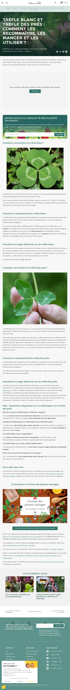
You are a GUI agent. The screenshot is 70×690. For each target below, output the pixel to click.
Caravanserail (45, 685)
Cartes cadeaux (31, 659)
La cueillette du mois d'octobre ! (57, 611)
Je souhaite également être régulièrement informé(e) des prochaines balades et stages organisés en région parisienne (50, 632)
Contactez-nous (10, 656)
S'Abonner (58, 625)
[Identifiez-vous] (55, 3)
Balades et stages (31, 654)
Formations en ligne (32, 651)
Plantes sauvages (18, 51)
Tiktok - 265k (55, 654)
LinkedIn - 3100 (56, 668)
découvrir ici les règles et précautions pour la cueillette (22, 536)
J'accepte (35, 91)
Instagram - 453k (56, 661)
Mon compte (9, 659)
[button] (4, 687)
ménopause (7, 390)
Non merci (7, 681)
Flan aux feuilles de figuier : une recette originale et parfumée (48, 597)
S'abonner (59, 134)
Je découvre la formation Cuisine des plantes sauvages (35, 528)
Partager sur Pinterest (63, 52)
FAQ (7, 651)
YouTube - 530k (56, 658)
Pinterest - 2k (55, 665)
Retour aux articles (35, 611)
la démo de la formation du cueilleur (51, 562)
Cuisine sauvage (7, 51)
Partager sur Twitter (60, 52)
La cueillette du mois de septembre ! (13, 611)
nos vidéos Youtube (56, 549)
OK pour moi (31, 681)
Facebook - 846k (56, 651)
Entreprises (29, 656)
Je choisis (19, 681)
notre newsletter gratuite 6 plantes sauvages (19, 545)
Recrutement (9, 654)
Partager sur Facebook (57, 52)
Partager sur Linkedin (66, 52)
